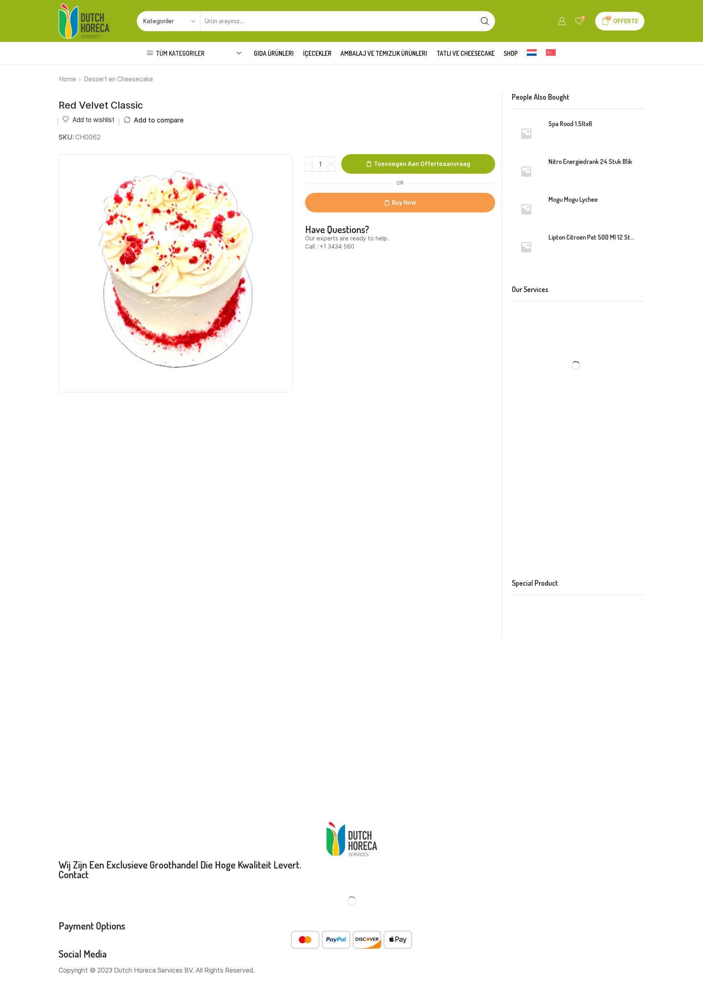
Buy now (404, 202)
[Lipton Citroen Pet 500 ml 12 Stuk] (526, 247)
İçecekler (317, 53)
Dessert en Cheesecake (118, 79)
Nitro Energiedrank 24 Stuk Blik (590, 161)
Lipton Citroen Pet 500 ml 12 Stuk (591, 237)
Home (67, 79)
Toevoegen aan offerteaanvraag (422, 163)
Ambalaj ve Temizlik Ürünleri (384, 53)
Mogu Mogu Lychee (573, 199)
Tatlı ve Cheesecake (466, 53)
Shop (511, 53)
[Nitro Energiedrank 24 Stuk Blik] (526, 171)
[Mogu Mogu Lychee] (526, 209)
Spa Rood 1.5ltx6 (570, 124)
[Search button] (485, 21)
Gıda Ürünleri (274, 53)
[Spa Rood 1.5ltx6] (526, 133)
